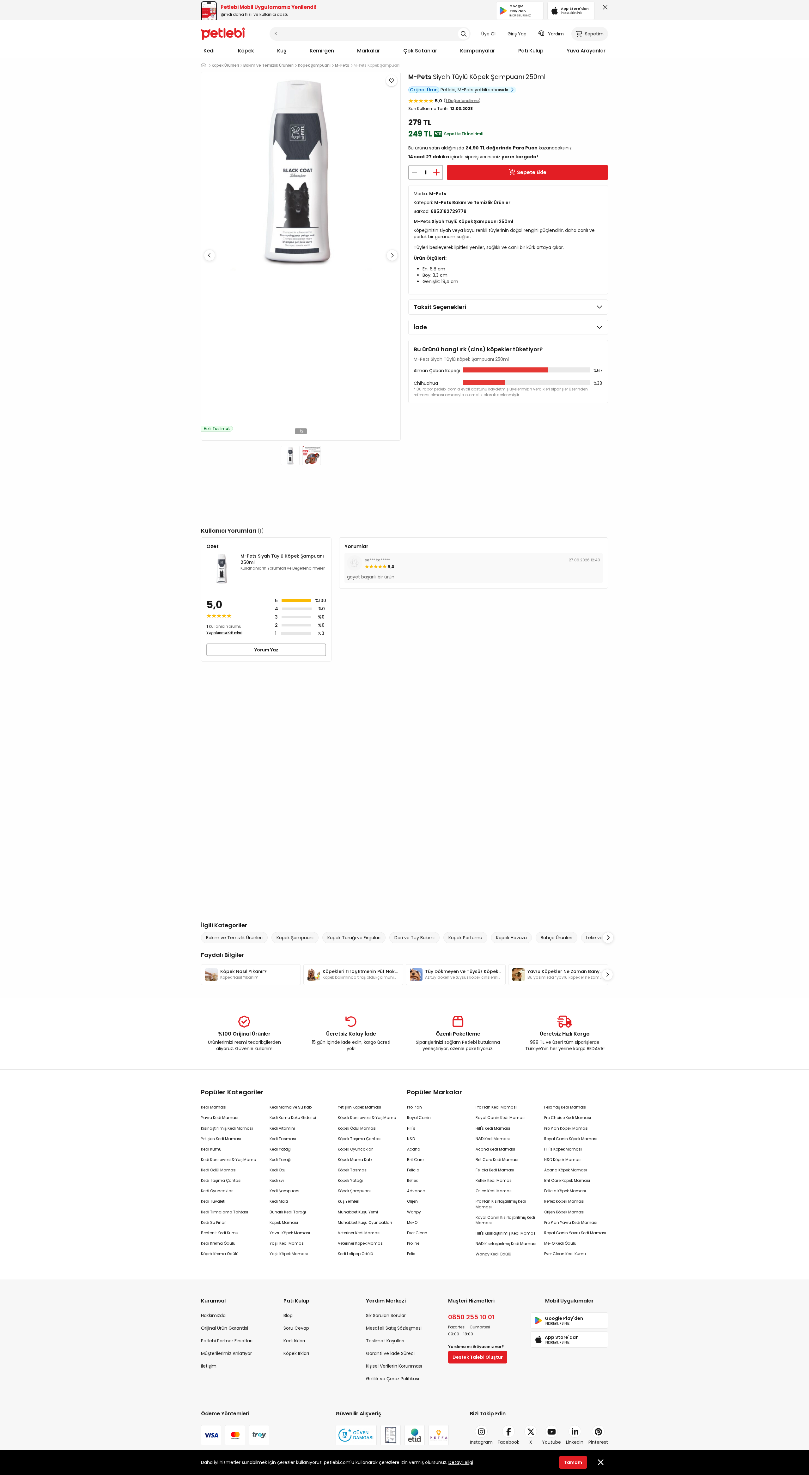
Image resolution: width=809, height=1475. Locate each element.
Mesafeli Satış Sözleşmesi (394, 1328)
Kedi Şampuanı (284, 1191)
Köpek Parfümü (465, 937)
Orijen (412, 1201)
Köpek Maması (284, 1222)
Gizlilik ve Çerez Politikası (392, 1378)
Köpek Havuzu (511, 937)
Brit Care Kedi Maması (497, 1159)
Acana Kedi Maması (495, 1149)
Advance (416, 1191)
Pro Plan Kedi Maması (496, 1107)
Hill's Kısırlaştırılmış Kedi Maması (506, 1233)
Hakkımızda (213, 1315)
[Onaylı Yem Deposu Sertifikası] (390, 1435)
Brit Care (415, 1159)
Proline (413, 1243)
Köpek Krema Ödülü (220, 1253)
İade (420, 327)
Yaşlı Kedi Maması (287, 1243)
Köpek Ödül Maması (357, 1128)
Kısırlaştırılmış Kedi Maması (227, 1128)
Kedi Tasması (283, 1138)
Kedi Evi (277, 1180)
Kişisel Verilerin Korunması (394, 1366)
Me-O (412, 1222)
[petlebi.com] (203, 65)
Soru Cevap (296, 1328)
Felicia (413, 1170)
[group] (251, 974)
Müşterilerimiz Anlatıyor (226, 1353)
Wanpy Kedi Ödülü (493, 1254)
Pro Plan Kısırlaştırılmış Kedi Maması (501, 1204)
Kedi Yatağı (280, 1149)
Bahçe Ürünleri (556, 937)
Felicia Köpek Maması (565, 1191)
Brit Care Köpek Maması (567, 1180)
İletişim (208, 1366)
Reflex (412, 1180)
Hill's (411, 1128)
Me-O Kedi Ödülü (560, 1243)
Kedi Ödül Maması (218, 1170)
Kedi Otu (277, 1170)
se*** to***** (377, 560)
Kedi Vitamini (282, 1128)
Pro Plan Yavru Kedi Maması (570, 1222)
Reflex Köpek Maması (564, 1201)
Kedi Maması (213, 1107)
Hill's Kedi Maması (493, 1128)
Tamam (573, 1462)
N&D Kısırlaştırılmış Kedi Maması (506, 1243)
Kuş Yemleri (348, 1201)
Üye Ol (488, 34)
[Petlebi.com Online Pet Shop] (223, 33)
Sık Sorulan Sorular (386, 1315)
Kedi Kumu (211, 1149)
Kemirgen (322, 50)
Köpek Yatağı (350, 1180)
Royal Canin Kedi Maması (501, 1117)
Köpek (246, 50)
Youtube (551, 1442)
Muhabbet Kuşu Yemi (358, 1212)
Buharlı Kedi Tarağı (288, 1212)
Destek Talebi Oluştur (478, 1357)
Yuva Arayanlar (586, 50)
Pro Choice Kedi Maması (567, 1117)
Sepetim (594, 34)
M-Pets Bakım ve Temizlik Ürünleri (473, 202)
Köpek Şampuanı (295, 937)
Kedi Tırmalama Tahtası (224, 1212)
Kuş (281, 50)
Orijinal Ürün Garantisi (224, 1328)
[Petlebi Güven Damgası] (356, 1435)
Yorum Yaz (266, 650)
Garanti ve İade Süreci (390, 1353)
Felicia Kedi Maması (495, 1170)
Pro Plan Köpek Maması (566, 1128)
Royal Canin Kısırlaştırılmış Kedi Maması (505, 1220)
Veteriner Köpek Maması (361, 1243)
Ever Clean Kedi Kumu (565, 1253)
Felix (411, 1253)
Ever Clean (417, 1233)
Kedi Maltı (279, 1201)
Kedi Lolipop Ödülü (355, 1253)
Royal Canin (419, 1117)
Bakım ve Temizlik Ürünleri (234, 937)
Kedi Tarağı (280, 1159)
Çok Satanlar (420, 50)
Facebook (508, 1442)
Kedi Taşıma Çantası (221, 1180)
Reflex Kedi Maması (494, 1180)
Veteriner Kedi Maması (359, 1233)
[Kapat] (604, 9)
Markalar (368, 50)
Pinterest (598, 1442)
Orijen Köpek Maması (564, 1212)
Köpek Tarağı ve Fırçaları (353, 937)
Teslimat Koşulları (385, 1341)
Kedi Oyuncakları (217, 1191)
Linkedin (574, 1442)
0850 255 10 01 (471, 1317)
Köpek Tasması (353, 1170)
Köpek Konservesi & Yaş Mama (367, 1117)
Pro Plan (414, 1107)
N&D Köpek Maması (562, 1159)
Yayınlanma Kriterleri (224, 633)
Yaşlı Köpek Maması (289, 1253)
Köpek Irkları (296, 1353)
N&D (411, 1138)
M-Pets (419, 76)
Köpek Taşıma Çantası (359, 1138)
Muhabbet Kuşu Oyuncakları (365, 1222)
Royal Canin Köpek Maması (570, 1138)
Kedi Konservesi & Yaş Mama (228, 1159)
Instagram (481, 1442)
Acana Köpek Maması (565, 1170)
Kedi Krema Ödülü (218, 1243)
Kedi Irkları (294, 1341)
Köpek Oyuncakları (356, 1149)
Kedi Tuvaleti (213, 1201)
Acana (413, 1149)
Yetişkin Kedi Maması (221, 1138)
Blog (288, 1315)
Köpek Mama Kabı (355, 1159)
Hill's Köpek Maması (563, 1149)
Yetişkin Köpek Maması (359, 1107)
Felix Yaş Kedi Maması (565, 1107)
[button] (392, 255)
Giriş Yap (517, 34)
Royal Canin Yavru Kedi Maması (575, 1233)
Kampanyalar (477, 50)
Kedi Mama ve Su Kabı (291, 1107)
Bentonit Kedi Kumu (219, 1233)
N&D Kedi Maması (493, 1138)
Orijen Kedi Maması (494, 1191)
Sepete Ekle (531, 172)
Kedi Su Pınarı (214, 1222)
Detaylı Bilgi (460, 1462)
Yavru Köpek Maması (290, 1233)
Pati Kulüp (531, 50)
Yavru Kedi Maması (219, 1117)
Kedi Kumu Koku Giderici (293, 1117)
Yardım (556, 34)
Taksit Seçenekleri (440, 307)
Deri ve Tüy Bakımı (414, 937)
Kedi (209, 50)
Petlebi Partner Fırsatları (226, 1341)
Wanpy (414, 1212)
